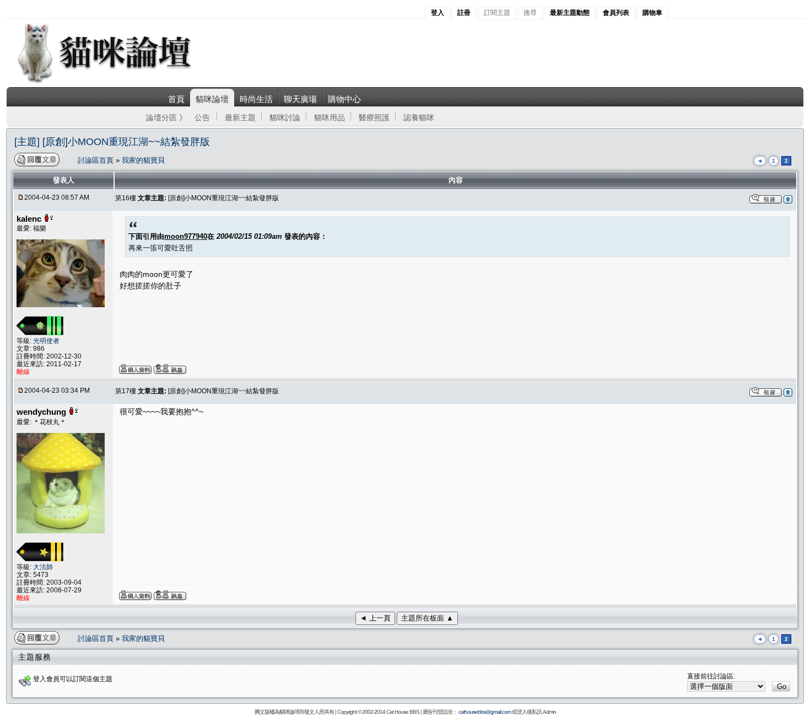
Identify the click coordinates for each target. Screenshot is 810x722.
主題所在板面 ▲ (427, 618)
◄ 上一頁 (375, 618)
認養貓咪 (418, 117)
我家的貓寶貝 (143, 160)
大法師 (43, 567)
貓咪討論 (284, 117)
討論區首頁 (97, 160)
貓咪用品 (329, 117)
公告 (202, 117)
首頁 (176, 99)
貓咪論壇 (212, 99)
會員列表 (616, 13)
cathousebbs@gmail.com (484, 712)
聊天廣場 (300, 99)
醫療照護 (374, 117)
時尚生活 (256, 99)
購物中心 (344, 99)
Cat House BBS (402, 712)
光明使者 (46, 341)
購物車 (652, 13)
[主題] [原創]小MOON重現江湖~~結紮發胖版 (112, 141)
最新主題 (240, 117)
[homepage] (119, 82)
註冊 (464, 13)
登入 (437, 13)
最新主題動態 (570, 13)
